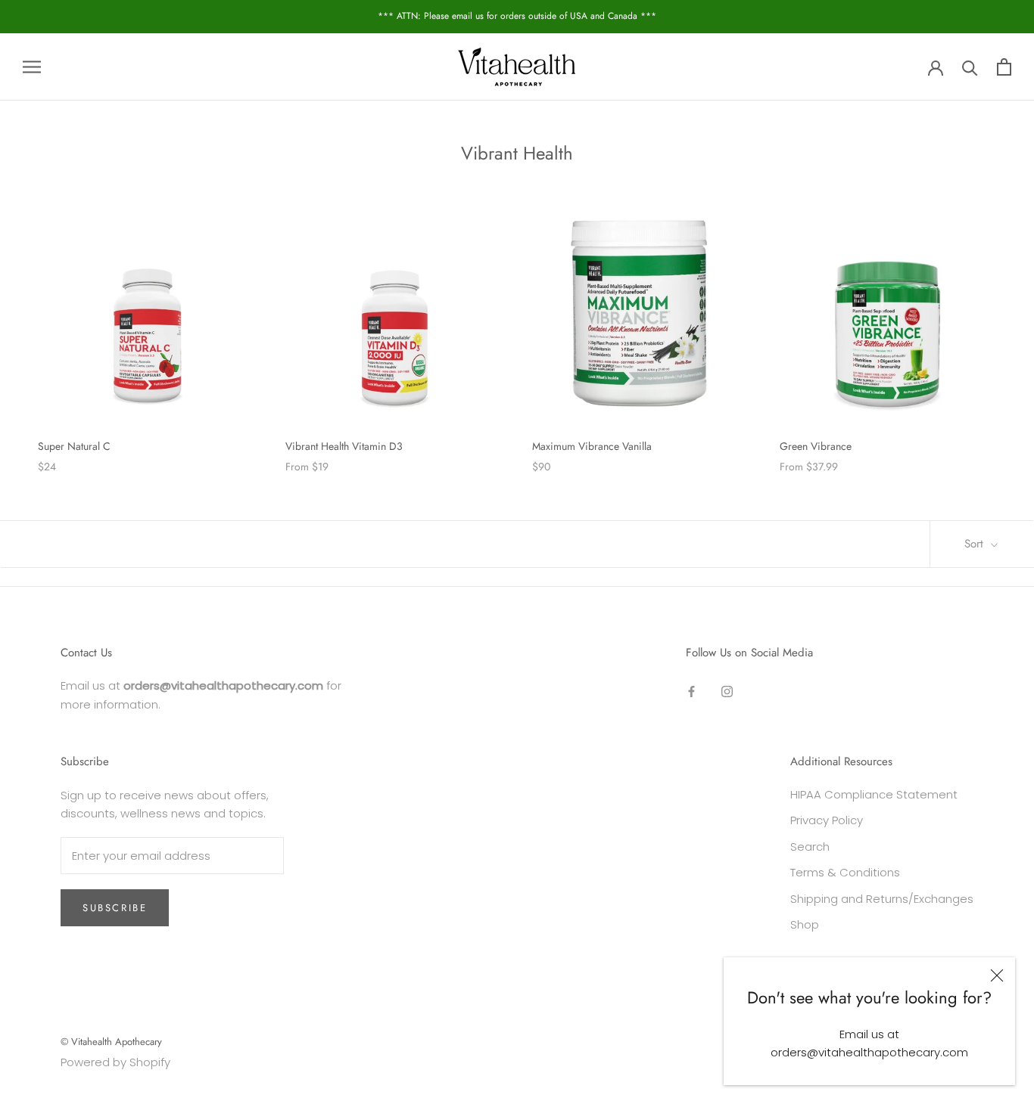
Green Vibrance (816, 446)
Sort (975, 543)
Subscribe (115, 908)
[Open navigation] (32, 66)
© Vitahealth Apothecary (111, 1041)
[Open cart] (1004, 67)
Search (810, 846)
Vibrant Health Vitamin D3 (344, 446)
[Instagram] (727, 690)
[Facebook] (691, 690)
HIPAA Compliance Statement (874, 794)
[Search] (970, 67)
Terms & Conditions (845, 872)
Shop (804, 924)
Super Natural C (74, 446)
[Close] (997, 975)
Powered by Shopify (115, 1062)
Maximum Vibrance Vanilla (592, 446)
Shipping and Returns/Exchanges (881, 899)
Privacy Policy (826, 820)
